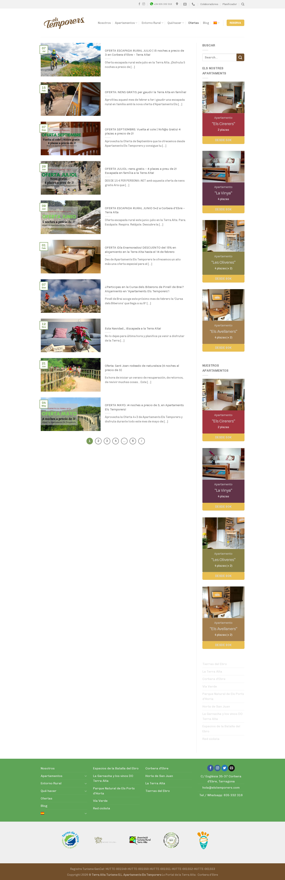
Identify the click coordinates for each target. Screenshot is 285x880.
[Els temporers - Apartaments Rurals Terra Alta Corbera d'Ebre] (64, 22)
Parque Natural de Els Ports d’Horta (223, 696)
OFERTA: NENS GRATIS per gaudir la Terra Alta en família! (145, 92)
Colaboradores (209, 4)
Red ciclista (210, 739)
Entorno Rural (151, 23)
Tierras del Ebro (214, 664)
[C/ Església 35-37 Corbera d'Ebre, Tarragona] (177, 4)
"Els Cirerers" (223, 123)
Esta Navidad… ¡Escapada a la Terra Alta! (133, 328)
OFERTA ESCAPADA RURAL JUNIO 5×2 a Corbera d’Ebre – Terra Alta (145, 210)
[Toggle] (85, 775)
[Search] (242, 4)
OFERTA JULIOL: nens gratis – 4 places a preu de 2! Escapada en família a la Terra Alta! (141, 171)
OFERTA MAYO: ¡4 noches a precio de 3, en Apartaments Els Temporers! (144, 407)
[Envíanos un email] (231, 768)
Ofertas (193, 23)
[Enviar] (240, 57)
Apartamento (223, 118)
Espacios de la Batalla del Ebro (221, 728)
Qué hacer (174, 23)
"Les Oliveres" (223, 262)
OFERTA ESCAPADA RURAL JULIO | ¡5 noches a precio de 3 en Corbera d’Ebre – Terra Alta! (144, 53)
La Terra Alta (212, 671)
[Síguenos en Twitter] (224, 768)
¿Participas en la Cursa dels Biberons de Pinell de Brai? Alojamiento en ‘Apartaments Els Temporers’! (144, 289)
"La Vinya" (223, 193)
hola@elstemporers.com (221, 787)
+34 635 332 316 (163, 4)
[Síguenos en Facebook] (139, 4)
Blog (206, 23)
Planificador (230, 4)
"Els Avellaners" (223, 331)
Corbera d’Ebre (213, 679)
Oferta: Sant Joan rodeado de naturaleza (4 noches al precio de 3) (142, 368)
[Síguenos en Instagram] (143, 4)
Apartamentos (125, 23)
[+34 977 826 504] (194, 4)
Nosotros (104, 23)
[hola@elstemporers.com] (185, 4)
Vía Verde (209, 686)
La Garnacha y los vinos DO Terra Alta (222, 716)
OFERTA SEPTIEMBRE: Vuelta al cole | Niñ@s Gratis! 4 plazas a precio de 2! (142, 131)
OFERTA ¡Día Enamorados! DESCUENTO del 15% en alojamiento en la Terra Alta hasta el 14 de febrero (140, 250)
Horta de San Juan (216, 706)
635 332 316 (233, 795)
